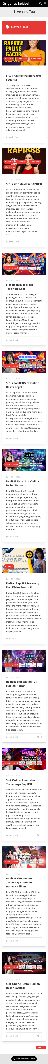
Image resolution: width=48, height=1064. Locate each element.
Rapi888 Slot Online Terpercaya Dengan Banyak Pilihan (19, 882)
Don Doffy (11, 639)
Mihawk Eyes (12, 137)
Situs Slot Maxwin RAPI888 (24, 184)
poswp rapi (12, 340)
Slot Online (36, 59)
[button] (45, 3)
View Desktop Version (25, 1059)
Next (40, 1047)
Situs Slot (21, 162)
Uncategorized (11, 268)
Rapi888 (9, 59)
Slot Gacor (22, 59)
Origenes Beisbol (16, 3)
